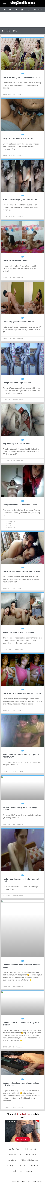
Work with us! (17, 1171)
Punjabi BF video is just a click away (18, 632)
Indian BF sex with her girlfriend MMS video (22, 693)
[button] (4, 3)
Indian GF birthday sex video (15, 260)
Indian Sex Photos (31, 1149)
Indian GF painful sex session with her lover (22, 571)
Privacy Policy (31, 1154)
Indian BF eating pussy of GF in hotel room (21, 77)
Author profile (34, 1165)
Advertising (9, 1165)
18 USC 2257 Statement (29, 1160)
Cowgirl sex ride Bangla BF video (17, 383)
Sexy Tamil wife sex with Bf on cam (18, 138)
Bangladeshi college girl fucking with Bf (20, 199)
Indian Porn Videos (14, 1149)
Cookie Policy (11, 1160)
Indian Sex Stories (15, 1154)
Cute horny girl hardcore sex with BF (18, 322)
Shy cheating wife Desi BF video (16, 444)
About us (30, 1171)
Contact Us (22, 1165)
